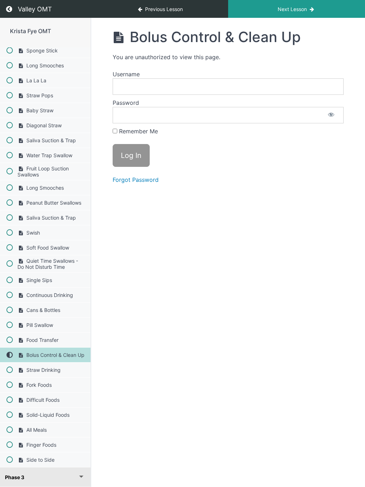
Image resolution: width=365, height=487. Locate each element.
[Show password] (331, 115)
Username (126, 74)
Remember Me (137, 131)
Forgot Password (136, 179)
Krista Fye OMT (30, 31)
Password (126, 102)
